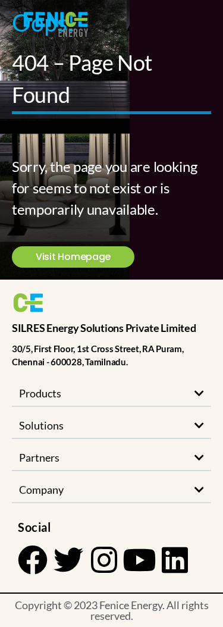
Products (40, 393)
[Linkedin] (175, 560)
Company (41, 489)
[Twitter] (68, 560)
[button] (111, 394)
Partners (39, 457)
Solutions (41, 425)
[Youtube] (139, 560)
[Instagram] (103, 560)
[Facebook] (33, 560)
